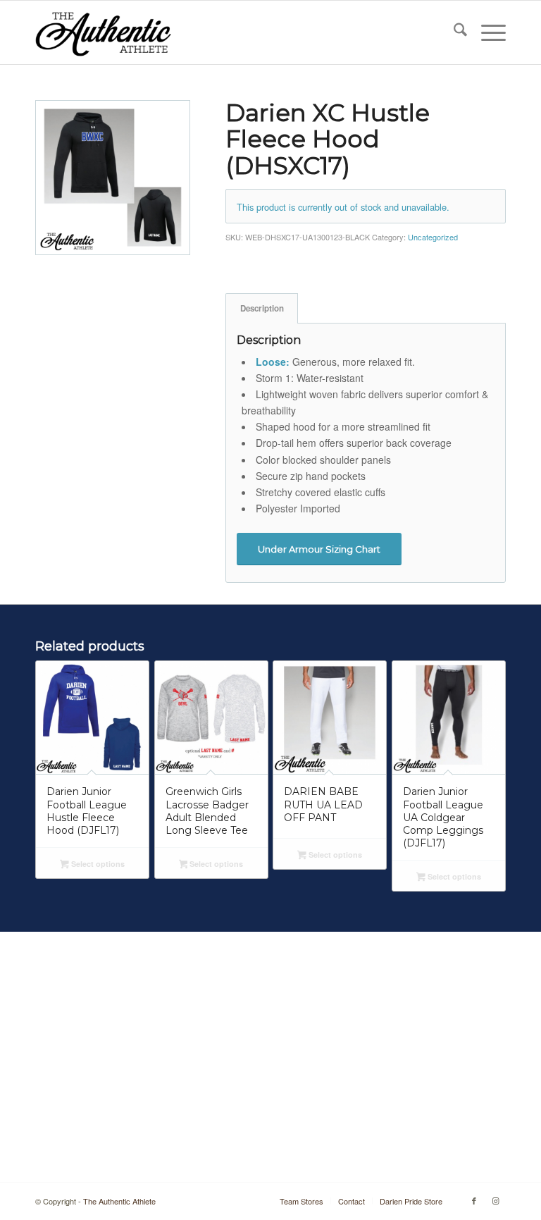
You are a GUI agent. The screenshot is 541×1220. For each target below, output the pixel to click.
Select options (97, 863)
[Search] (453, 32)
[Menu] (486, 32)
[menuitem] (453, 32)
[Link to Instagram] (495, 1200)
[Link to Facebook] (474, 1200)
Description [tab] (262, 308)
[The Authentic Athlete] (103, 32)
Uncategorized (433, 236)
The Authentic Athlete (119, 1201)
